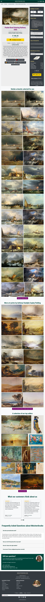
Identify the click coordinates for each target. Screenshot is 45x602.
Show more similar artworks (22, 298)
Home (2, 4)
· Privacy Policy (4, 585)
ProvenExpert (10, 515)
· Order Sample (18, 588)
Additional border (32, 14)
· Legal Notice (4, 583)
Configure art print (16, 39)
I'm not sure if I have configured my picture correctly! (14, 549)
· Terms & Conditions (5, 584)
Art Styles (5, 4)
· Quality (17, 584)
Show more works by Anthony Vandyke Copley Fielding (22, 408)
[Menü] (1, 1)
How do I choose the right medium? (10, 545)
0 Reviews (17, 64)
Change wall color (10, 62)
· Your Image (18, 581)
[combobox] (36, 15)
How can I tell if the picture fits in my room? (12, 541)
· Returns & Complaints (5, 588)
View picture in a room (21, 62)
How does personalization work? (9, 530)
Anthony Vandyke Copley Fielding (20, 4)
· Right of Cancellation (5, 587)
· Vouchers (17, 587)
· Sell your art (18, 583)
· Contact (3, 581)
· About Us (3, 589)
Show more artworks (22, 491)
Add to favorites (20, 59)
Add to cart (37, 74)
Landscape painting (11, 4)
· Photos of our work (19, 585)
